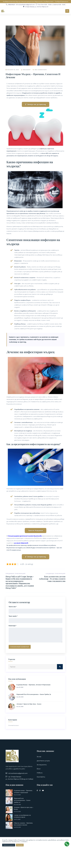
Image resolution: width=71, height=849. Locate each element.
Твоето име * (13, 606)
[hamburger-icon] (67, 11)
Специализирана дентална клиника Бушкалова (25, 536)
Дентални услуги (43, 761)
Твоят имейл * (13, 616)
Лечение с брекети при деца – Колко (28, 704)
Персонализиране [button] (8, 845)
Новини (40, 773)
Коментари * (12, 625)
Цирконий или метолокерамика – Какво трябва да (33, 694)
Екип (39, 769)
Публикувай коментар (19, 647)
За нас (39, 756)
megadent (27, 69)
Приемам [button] (20, 845)
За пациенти (42, 765)
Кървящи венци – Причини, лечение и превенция (33, 685)
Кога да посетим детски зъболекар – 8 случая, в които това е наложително (52, 578)
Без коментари (40, 69)
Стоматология (13, 725)
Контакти (41, 777)
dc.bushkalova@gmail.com (18, 773)
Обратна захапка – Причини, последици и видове (23, 824)
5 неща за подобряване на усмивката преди (22, 816)
